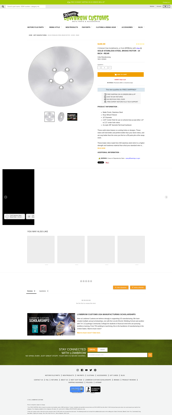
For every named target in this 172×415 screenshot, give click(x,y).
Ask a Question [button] (121, 287)
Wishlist (152, 6)
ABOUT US (64, 380)
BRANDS (116, 380)
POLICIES (89, 382)
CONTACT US (38, 380)
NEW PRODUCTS (68, 375)
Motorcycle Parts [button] (35, 27)
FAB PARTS (80, 375)
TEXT (102, 350)
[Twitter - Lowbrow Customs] (91, 370)
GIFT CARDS (114, 375)
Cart (167, 6)
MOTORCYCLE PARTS (52, 375)
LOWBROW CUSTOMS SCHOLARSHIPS (98, 380)
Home (30, 35)
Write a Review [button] (139, 287)
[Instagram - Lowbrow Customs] (77, 370)
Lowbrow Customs (37, 399)
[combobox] (26, 6)
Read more (101, 148)
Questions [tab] (42, 291)
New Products (72, 27)
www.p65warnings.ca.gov (133, 158)
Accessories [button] (127, 27)
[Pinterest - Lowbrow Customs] (95, 370)
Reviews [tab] (30, 291)
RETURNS (54, 380)
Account (159, 6)
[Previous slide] (5, 197)
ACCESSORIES (102, 375)
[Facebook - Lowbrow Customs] (82, 370)
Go (150, 355)
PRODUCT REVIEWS (129, 380)
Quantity (100, 64)
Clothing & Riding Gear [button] (106, 27)
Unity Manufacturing (40, 35)
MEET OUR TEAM (76, 380)
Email (92, 350)
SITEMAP (98, 382)
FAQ (47, 380)
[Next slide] (166, 197)
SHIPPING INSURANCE (75, 382)
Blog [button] (140, 27)
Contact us (166, 2)
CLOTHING (90, 375)
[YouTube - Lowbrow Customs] (86, 370)
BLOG (123, 375)
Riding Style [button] (54, 27)
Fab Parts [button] (86, 27)
